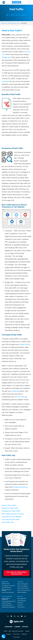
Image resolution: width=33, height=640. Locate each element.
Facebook (5, 81)
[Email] (26, 15)
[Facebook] (7, 15)
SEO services (19, 397)
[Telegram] (19, 15)
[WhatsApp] (14, 15)
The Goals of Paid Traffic (11, 519)
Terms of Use (16, 634)
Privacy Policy (16, 637)
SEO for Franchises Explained (6, 590)
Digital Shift (24, 344)
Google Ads (6, 57)
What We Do (20, 602)
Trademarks (24, 634)
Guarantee (9, 626)
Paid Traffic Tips (8, 522)
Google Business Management (6, 599)
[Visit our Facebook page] (11, 616)
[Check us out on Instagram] (14, 616)
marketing (15, 391)
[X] (9, 15)
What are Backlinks (21, 592)
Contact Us (20, 604)
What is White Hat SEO (22, 588)
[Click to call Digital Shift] (3, 636)
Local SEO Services (6, 587)
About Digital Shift (21, 598)
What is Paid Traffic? (9, 505)
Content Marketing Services (8, 601)
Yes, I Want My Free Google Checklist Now (16, 573)
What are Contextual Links (23, 590)
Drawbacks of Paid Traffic (11, 511)
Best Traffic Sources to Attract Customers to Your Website (13, 515)
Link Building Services (7, 605)
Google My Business (20, 487)
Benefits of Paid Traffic (10, 508)
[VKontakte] (21, 15)
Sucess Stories (21, 606)
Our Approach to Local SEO (8, 585)
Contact (25, 626)
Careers (17, 626)
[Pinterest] (16, 15)
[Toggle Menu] (29, 2)
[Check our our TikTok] (25, 616)
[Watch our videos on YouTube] (21, 616)
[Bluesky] (23, 15)
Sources (15, 205)
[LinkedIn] (12, 15)
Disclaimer (8, 634)
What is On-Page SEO (22, 586)
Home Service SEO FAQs (8, 592)
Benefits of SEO (5, 583)
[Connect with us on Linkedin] (18, 616)
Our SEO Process (21, 600)
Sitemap (27, 631)
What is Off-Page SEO (22, 583)
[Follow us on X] (8, 616)
